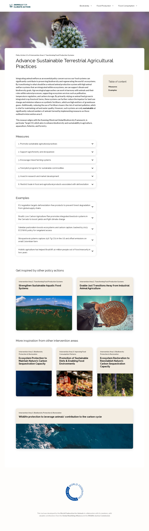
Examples (112, 90)
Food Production (104, 6)
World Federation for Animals (72, 513)
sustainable (88, 108)
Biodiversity (84, 6)
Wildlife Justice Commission (99, 516)
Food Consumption (126, 6)
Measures (112, 86)
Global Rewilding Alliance (72, 516)
